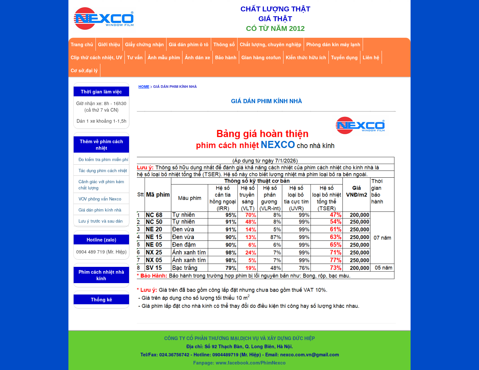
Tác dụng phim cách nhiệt (103, 170)
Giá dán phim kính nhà (100, 210)
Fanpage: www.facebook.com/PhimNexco (239, 362)
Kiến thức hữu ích (306, 57)
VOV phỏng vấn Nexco (100, 199)
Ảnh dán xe (197, 57)
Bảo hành (226, 57)
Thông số (224, 44)
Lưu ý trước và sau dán (101, 221)
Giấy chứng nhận (144, 44)
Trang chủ (82, 44)
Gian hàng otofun (261, 57)
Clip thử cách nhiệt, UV (96, 57)
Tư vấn (135, 57)
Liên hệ (371, 57)
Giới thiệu (109, 44)
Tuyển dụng (344, 57)
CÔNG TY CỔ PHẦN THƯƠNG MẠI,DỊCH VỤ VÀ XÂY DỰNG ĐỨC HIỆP (239, 338)
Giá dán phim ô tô (189, 44)
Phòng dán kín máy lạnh (333, 44)
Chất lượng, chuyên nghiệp (270, 44)
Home (143, 86)
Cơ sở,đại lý (84, 70)
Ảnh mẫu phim (164, 57)
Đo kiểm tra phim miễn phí (103, 159)
